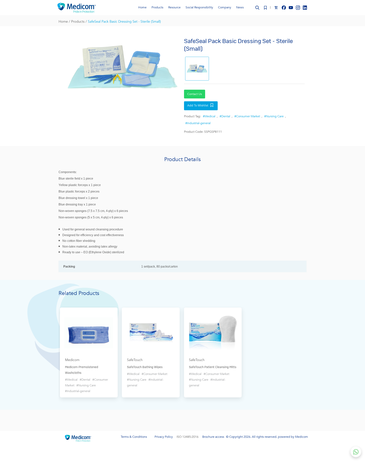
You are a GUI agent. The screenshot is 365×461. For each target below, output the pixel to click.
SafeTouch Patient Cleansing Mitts (212, 367)
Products (78, 21)
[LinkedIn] (305, 7)
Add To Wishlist (197, 105)
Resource (174, 7)
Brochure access (213, 437)
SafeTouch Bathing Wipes (145, 367)
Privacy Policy (164, 437)
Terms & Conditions (134, 437)
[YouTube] (291, 7)
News (240, 7)
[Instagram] (298, 7)
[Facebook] (284, 7)
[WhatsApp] (356, 452)
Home (142, 7)
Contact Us (194, 94)
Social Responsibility (199, 7)
